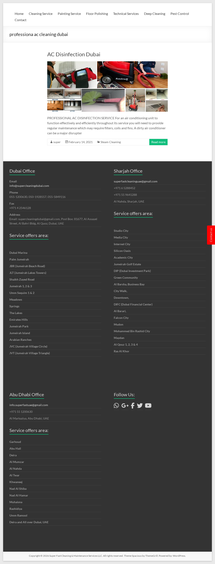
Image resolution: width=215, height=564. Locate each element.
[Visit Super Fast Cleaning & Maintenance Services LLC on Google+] (125, 406)
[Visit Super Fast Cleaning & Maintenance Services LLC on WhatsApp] (116, 406)
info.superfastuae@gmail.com (28, 405)
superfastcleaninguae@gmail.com (135, 181)
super (57, 142)
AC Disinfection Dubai (73, 54)
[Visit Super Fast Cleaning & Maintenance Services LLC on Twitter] (140, 406)
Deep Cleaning (154, 13)
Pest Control (179, 13)
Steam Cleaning (111, 142)
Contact (20, 20)
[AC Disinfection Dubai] (107, 63)
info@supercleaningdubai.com (29, 185)
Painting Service (69, 13)
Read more (158, 142)
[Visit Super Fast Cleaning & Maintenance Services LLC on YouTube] (148, 406)
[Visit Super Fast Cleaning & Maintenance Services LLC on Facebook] (133, 406)
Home (19, 13)
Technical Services (126, 13)
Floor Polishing (97, 13)
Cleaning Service (40, 13)
